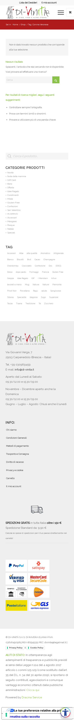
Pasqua (11, 225)
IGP (32, 278)
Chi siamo (11, 429)
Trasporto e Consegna (17, 454)
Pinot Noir (12, 291)
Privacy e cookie (14, 470)
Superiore (53, 297)
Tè (40, 303)
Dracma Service (32, 697)
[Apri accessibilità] (65, 712)
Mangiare (12, 221)
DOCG (58, 266)
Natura (36, 284)
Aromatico (45, 253)
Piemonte (56, 284)
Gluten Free (57, 272)
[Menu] (59, 12)
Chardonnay (12, 266)
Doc (50, 266)
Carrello (10, 478)
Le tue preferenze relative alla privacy (40, 710)
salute (44, 291)
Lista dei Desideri (28, 2)
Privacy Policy (15, 647)
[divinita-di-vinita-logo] (31, 12)
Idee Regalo (13, 191)
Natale (10, 229)
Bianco (10, 259)
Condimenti (13, 195)
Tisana (19, 303)
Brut (29, 259)
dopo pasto (21, 272)
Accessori (12, 217)
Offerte (10, 187)
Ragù (35, 291)
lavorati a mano (14, 284)
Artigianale (59, 253)
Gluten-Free (13, 202)
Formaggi (34, 272)
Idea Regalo (22, 278)
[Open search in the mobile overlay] (48, 12)
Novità (10, 172)
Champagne (49, 259)
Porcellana (25, 291)
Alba (21, 253)
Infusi (53, 278)
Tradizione (30, 303)
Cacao (37, 259)
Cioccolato (26, 266)
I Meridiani (43, 278)
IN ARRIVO (12, 214)
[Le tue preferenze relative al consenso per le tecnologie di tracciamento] (6, 714)
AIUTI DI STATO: (16, 655)
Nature (46, 284)
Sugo (43, 297)
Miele (10, 199)
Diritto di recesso (15, 462)
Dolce (9, 272)
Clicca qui (32, 690)
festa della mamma (16, 176)
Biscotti (20, 259)
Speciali (11, 232)
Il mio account (49, 2)
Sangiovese (55, 291)
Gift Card (11, 180)
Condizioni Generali (16, 437)
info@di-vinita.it (24, 369)
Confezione (40, 266)
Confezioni (12, 206)
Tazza (10, 303)
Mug (27, 284)
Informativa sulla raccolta (22, 716)
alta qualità (32, 253)
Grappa (10, 278)
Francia (45, 272)
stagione (34, 297)
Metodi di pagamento (17, 446)
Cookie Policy (36, 647)
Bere (9, 184)
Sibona (10, 297)
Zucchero (48, 303)
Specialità (21, 297)
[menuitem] (28, 3)
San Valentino (13, 210)
